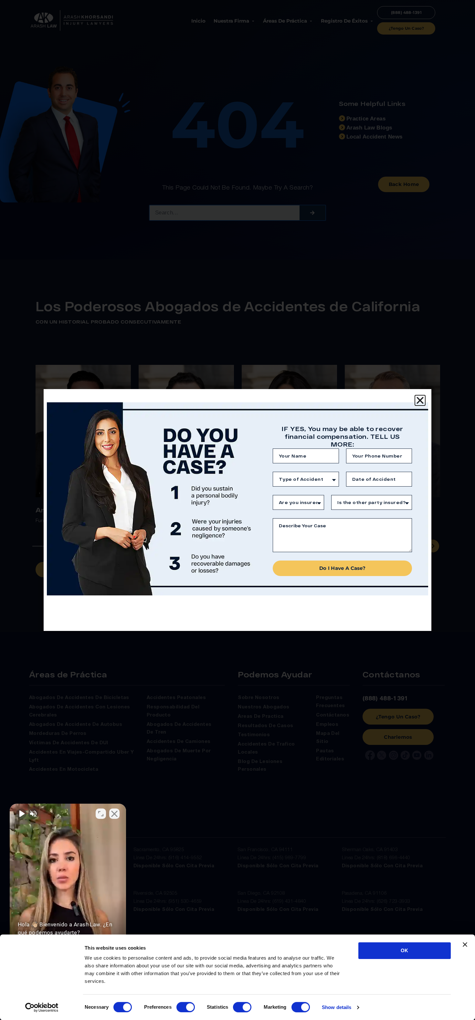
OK (404, 950)
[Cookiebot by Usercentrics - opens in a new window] (42, 1007)
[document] (237, 510)
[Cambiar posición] (101, 814)
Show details (336, 1007)
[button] (420, 400)
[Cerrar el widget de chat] (114, 814)
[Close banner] (465, 944)
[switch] (185, 1007)
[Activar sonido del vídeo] (21, 814)
